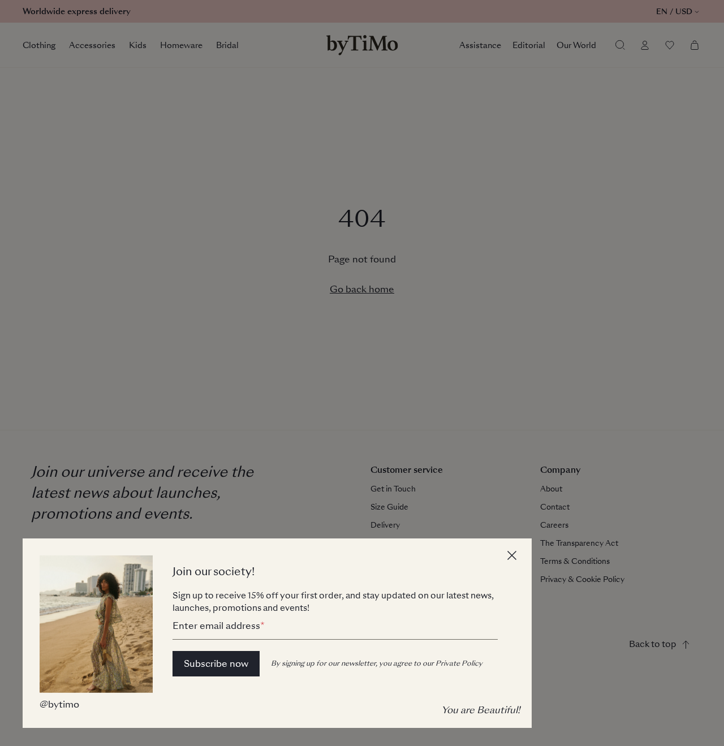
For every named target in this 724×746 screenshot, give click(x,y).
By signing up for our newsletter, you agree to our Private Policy (376, 663)
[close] (513, 557)
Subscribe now (216, 663)
